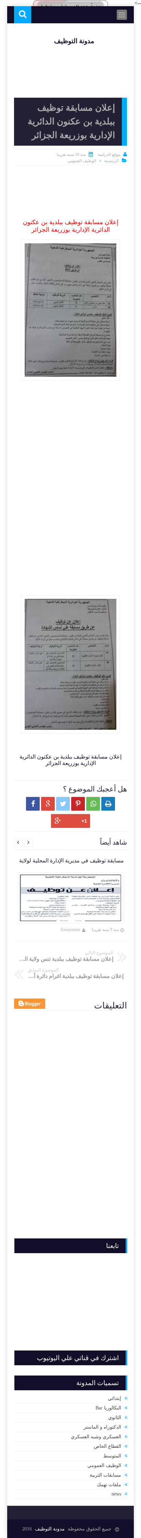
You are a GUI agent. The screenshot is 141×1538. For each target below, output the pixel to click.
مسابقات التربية (105, 1475)
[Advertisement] (70, 193)
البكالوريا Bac (108, 1407)
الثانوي (114, 1417)
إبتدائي (114, 1398)
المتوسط (112, 1455)
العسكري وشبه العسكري (96, 1436)
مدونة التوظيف (74, 41)
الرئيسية (111, 160)
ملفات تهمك (109, 1484)
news (116, 1494)
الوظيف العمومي (81, 160)
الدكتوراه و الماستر (102, 1427)
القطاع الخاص (107, 1446)
